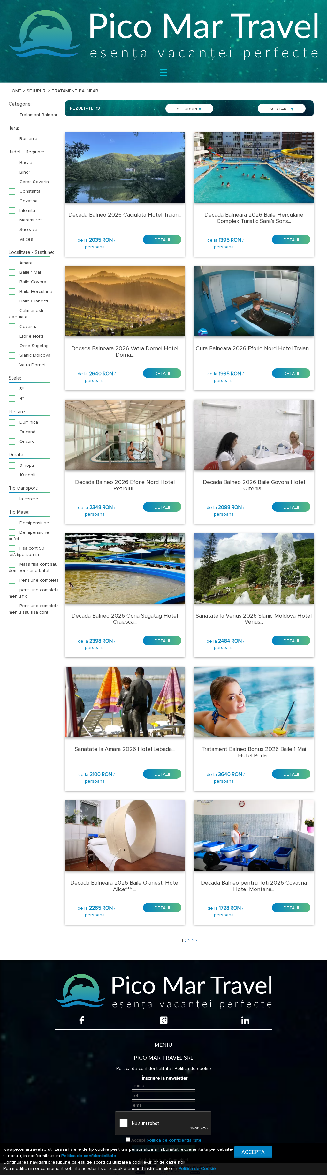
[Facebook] (81, 1020)
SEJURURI (187, 109)
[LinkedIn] (245, 1020)
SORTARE (280, 109)
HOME (15, 91)
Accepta (253, 1152)
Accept (138, 1140)
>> (194, 940)
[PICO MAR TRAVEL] (163, 34)
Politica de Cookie (197, 1168)
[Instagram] (163, 1020)
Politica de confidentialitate (143, 1069)
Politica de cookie (193, 1069)
